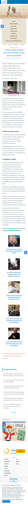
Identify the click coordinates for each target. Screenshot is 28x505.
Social (5, 475)
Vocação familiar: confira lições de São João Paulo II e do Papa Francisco (14, 374)
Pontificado (15, 44)
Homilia (13, 33)
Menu (23, 2)
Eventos (6, 459)
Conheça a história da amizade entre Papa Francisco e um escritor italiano (14, 393)
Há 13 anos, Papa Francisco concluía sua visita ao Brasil (14, 380)
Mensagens (13, 36)
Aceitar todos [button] (6, 501)
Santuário (7, 470)
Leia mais (17, 497)
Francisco (22, 44)
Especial (10, 44)
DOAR (13, 480)
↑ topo (14, 457)
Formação (7, 461)
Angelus (13, 26)
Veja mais (14, 412)
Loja (17, 463)
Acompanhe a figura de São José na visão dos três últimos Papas (13, 387)
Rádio (17, 461)
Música (6, 466)
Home (13, 21)
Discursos (13, 38)
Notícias (5, 44)
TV (17, 459)
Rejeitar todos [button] (19, 499)
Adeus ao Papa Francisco (14, 41)
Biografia (13, 28)
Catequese (13, 31)
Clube (5, 468)
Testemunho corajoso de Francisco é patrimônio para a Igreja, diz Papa (14, 399)
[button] (2, 26)
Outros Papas (13, 23)
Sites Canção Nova (26, 2)
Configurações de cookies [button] (8, 499)
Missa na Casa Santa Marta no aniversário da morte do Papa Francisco (12, 406)
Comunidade (7, 473)
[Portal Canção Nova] (4, 2)
